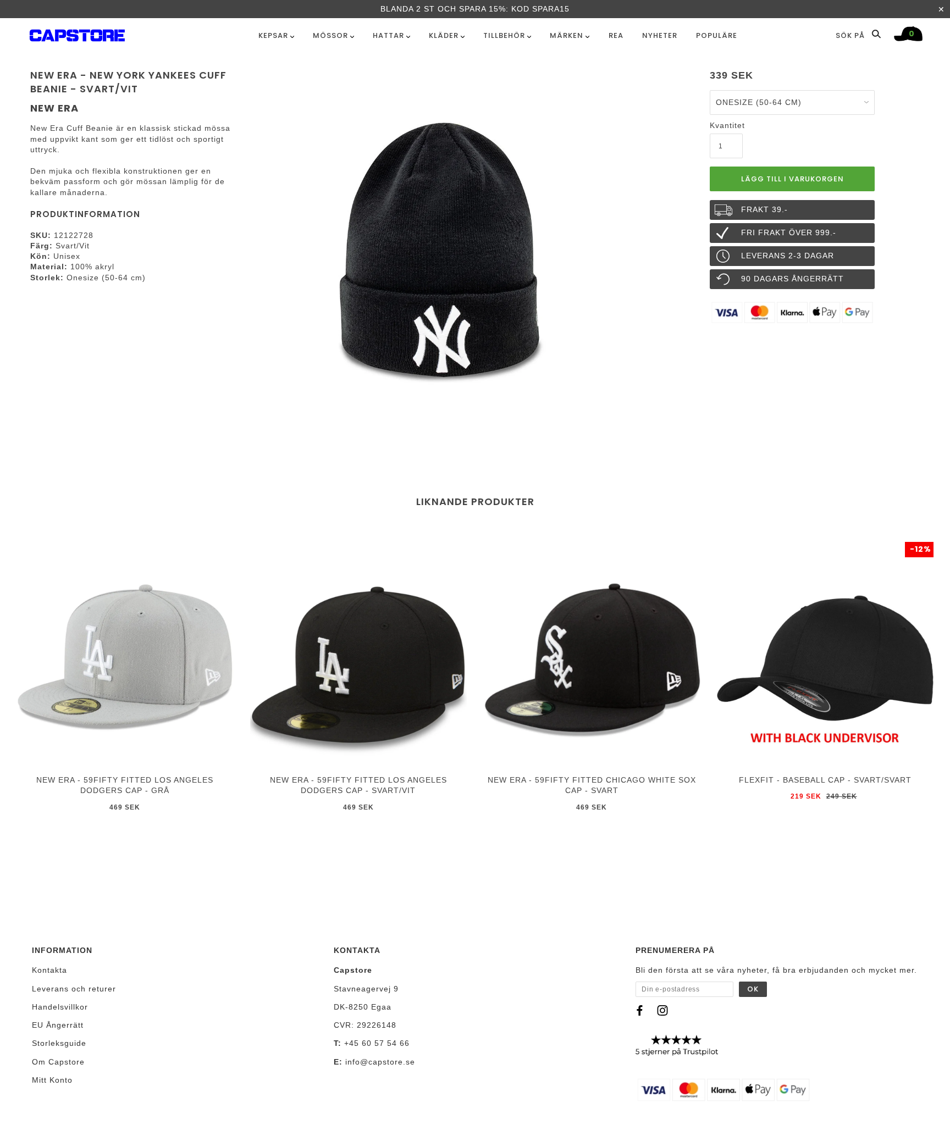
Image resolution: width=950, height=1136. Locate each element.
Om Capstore (58, 1061)
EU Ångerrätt (58, 1025)
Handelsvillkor (60, 1006)
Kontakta (49, 970)
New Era (54, 108)
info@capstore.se (380, 1061)
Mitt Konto (52, 1080)
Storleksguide (59, 1043)
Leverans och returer (74, 988)
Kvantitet (726, 125)
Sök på (851, 35)
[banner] (77, 33)
